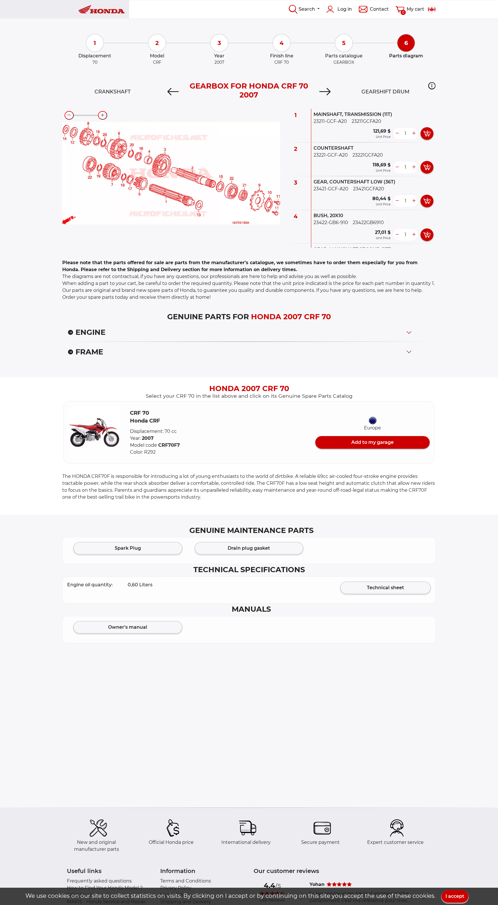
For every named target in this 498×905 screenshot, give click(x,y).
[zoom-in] (102, 115)
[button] (432, 85)
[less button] (397, 133)
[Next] (325, 92)
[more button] (414, 133)
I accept (455, 896)
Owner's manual (127, 627)
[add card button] (426, 133)
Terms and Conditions (185, 881)
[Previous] (173, 92)
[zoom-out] (69, 115)
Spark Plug (128, 548)
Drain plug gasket (249, 548)
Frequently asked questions (99, 881)
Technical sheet (385, 587)
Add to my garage (372, 442)
